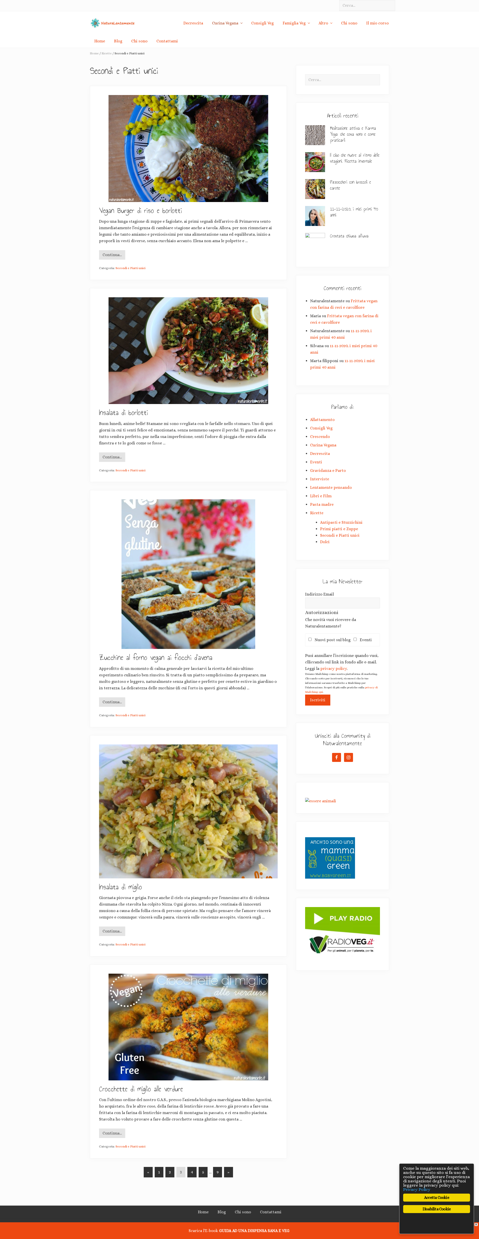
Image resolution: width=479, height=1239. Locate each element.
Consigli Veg (321, 428)
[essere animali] (320, 801)
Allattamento (322, 419)
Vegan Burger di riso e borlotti (140, 210)
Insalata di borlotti (123, 412)
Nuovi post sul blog (334, 639)
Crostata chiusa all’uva (349, 235)
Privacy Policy (416, 1189)
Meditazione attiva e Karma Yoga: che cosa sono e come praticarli (353, 134)
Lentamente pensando (331, 487)
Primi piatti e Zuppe (339, 528)
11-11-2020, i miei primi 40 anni (354, 212)
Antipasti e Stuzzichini (341, 522)
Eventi (316, 462)
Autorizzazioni (321, 612)
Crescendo (320, 436)
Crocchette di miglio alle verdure (141, 1089)
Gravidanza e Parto (328, 470)
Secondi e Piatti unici (130, 268)
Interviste (319, 479)
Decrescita (320, 453)
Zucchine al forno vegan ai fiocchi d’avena (155, 657)
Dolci (325, 541)
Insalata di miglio (120, 887)
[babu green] (330, 877)
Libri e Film (321, 496)
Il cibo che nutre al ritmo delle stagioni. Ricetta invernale (354, 158)
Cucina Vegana (323, 445)
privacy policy (333, 668)
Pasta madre (322, 504)
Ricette (316, 513)
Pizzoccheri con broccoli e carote (350, 185)
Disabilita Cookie (437, 1209)
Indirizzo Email (319, 594)
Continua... (112, 256)
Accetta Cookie (436, 1197)
